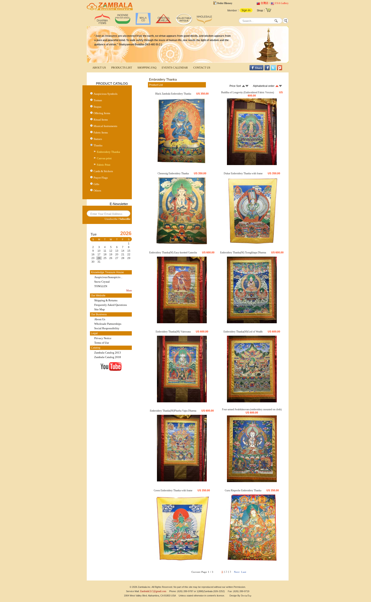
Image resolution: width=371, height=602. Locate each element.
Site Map (99, 309)
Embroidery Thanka (108, 151)
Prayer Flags (101, 177)
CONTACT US (201, 67)
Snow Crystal (102, 281)
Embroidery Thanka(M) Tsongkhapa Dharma (243, 252)
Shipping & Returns (105, 300)
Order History (224, 3)
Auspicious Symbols (105, 93)
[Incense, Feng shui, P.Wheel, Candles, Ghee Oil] (123, 23)
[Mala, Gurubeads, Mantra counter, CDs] (143, 23)
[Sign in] (246, 11)
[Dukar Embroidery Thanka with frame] (252, 243)
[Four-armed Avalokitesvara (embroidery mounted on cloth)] (252, 481)
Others (97, 190)
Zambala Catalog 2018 (107, 357)
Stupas (97, 106)
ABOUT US (99, 67)
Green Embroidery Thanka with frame (173, 490)
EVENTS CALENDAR (175, 67)
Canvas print (104, 158)
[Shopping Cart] (268, 11)
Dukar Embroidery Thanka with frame (243, 173)
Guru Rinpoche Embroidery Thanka (243, 490)
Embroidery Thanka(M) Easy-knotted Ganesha (173, 252)
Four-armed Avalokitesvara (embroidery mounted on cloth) (252, 409)
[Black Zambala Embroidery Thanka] (182, 163)
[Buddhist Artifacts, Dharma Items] (102, 23)
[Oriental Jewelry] (163, 23)
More (129, 290)
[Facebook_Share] (256, 69)
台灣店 (264, 3)
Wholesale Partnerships (107, 323)
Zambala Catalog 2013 (107, 352)
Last (243, 572)
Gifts (96, 184)
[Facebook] (267, 69)
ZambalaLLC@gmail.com (153, 591)
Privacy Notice (102, 338)
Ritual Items (101, 119)
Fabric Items (101, 132)
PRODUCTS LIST (121, 67)
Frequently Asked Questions (110, 304)
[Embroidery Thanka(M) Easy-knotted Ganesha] (182, 322)
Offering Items (102, 113)
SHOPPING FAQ (146, 67)
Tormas (98, 100)
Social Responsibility (106, 328)
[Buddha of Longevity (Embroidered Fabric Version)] (252, 164)
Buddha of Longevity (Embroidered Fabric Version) (247, 92)
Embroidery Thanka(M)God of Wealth (243, 331)
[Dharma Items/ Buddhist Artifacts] (110, 10)
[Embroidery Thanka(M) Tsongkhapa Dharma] (252, 322)
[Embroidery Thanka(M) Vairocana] (182, 401)
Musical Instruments (105, 126)
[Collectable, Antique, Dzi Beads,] (184, 23)
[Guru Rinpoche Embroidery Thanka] (252, 560)
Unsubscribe (111, 219)
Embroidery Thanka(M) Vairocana (173, 331)
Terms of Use (101, 342)
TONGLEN (100, 286)
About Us (99, 319)
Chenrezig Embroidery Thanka (173, 173)
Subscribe (124, 219)
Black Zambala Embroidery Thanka (173, 93)
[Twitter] (273, 69)
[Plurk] (279, 69)
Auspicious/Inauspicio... (108, 277)
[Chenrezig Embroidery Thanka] (182, 243)
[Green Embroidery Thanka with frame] (182, 560)
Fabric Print (103, 164)
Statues (98, 139)
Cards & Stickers (103, 171)
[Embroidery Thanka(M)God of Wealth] (252, 401)
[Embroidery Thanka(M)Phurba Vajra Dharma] (182, 480)
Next (237, 572)
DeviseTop (246, 595)
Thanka (98, 145)
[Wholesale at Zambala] (204, 23)
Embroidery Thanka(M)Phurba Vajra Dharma (173, 410)
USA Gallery (282, 3)
